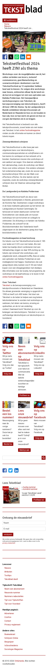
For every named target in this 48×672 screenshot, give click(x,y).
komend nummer (30, 489)
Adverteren (9, 613)
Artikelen (8, 572)
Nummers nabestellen (13, 596)
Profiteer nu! (38, 500)
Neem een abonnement (14, 589)
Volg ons (7, 374)
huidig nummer (29, 487)
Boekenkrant (9, 634)
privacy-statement (8, 543)
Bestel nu (8, 444)
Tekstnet (6, 285)
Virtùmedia (19, 661)
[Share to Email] (28, 56)
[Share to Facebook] (4, 56)
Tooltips (7, 575)
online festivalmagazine (30, 130)
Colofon (7, 617)
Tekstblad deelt (11, 579)
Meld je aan (24, 450)
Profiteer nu (24, 395)
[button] (9, 20)
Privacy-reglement (12, 624)
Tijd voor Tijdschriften (13, 600)
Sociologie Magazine (13, 649)
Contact (7, 621)
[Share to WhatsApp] (16, 56)
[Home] (24, 9)
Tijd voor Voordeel (12, 604)
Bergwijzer (9, 642)
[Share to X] (10, 56)
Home (6, 24)
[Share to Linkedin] (22, 56)
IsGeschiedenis (11, 645)
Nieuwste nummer (12, 592)
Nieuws (7, 26)
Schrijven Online (11, 638)
